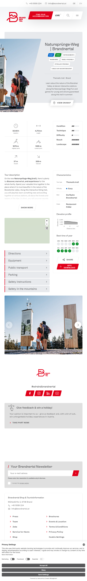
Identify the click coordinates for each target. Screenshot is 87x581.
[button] (68, 15)
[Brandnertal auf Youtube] (57, 393)
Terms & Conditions (58, 527)
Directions (14, 253)
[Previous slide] (9, 325)
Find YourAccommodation (41, 15)
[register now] (76, 473)
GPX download (69, 266)
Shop (15, 537)
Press (15, 516)
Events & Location (57, 521)
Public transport (18, 267)
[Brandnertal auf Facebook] (30, 393)
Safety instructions (19, 281)
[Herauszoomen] (46, 224)
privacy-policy (24, 483)
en (80, 3)
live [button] (57, 15)
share (69, 260)
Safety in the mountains (22, 288)
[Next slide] (78, 325)
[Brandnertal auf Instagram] (39, 393)
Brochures (54, 516)
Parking (12, 274)
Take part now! (20, 422)
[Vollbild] (46, 228)
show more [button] (27, 207)
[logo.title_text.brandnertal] (16, 17)
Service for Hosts (21, 532)
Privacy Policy (56, 532)
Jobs (15, 527)
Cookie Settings (56, 537)
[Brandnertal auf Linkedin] (48, 393)
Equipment (14, 260)
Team (15, 521)
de (74, 3)
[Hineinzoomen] (46, 220)
